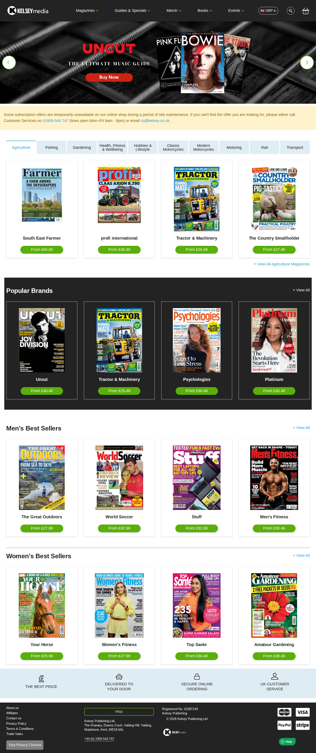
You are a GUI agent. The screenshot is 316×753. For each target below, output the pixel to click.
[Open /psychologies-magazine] (196, 340)
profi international (119, 238)
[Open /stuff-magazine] (197, 478)
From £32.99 (119, 528)
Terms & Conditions (20, 728)
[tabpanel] (158, 213)
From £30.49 (119, 249)
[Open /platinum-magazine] (274, 340)
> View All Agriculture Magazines (282, 264)
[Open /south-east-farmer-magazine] (42, 195)
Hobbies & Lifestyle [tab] (143, 147)
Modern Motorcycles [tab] (203, 147)
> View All (301, 290)
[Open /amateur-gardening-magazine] (274, 605)
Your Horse (42, 644)
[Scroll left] (9, 62)
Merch (172, 10)
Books (203, 10)
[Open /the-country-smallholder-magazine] (274, 199)
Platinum (274, 379)
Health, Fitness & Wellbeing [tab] (112, 147)
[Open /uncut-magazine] (42, 340)
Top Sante (197, 644)
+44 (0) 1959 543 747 (99, 739)
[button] (97, 10)
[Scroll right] (307, 62)
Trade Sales (14, 734)
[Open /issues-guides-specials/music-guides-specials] (158, 62)
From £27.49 (274, 249)
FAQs (119, 711)
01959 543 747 (56, 121)
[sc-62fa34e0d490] (28, 10)
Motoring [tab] (234, 147)
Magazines (85, 10)
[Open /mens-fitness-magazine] (274, 478)
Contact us (13, 718)
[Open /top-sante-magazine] (197, 605)
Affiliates (12, 713)
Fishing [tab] (51, 147)
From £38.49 (274, 656)
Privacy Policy (16, 723)
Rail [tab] (264, 147)
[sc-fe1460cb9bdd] (174, 732)
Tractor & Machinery (196, 238)
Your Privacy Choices (24, 745)
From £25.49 (197, 249)
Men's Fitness (274, 516)
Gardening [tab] (82, 147)
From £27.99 (42, 528)
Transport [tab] (295, 147)
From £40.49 (42, 391)
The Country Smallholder (274, 238)
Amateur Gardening (274, 644)
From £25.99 (42, 656)
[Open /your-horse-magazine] (42, 605)
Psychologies (196, 379)
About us (12, 708)
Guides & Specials (130, 10)
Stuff (197, 516)
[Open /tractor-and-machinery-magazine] (197, 199)
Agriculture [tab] (21, 147)
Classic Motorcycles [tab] (173, 147)
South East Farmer (42, 238)
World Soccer (119, 516)
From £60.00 (42, 249)
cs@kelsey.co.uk (155, 121)
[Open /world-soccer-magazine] (119, 478)
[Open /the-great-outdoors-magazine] (42, 478)
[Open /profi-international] (119, 195)
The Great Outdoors (41, 516)
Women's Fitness (119, 644)
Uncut (42, 379)
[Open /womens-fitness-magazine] (119, 605)
